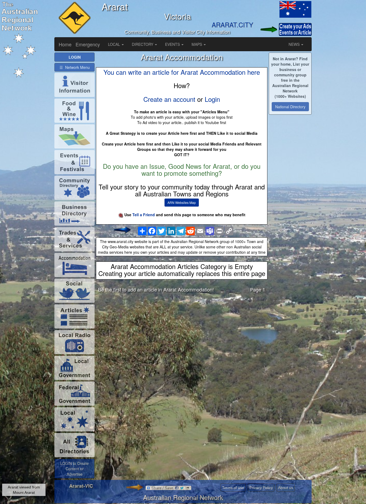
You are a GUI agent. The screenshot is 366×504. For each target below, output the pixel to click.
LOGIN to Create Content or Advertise (74, 469)
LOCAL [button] (114, 44)
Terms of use (233, 488)
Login (212, 99)
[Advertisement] (181, 338)
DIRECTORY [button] (143, 44)
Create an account (169, 99)
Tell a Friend (143, 214)
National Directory (290, 106)
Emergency (88, 44)
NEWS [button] (295, 44)
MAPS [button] (197, 44)
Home (65, 44)
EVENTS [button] (173, 44)
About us (285, 488)
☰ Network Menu (74, 67)
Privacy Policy (261, 488)
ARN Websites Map (181, 202)
